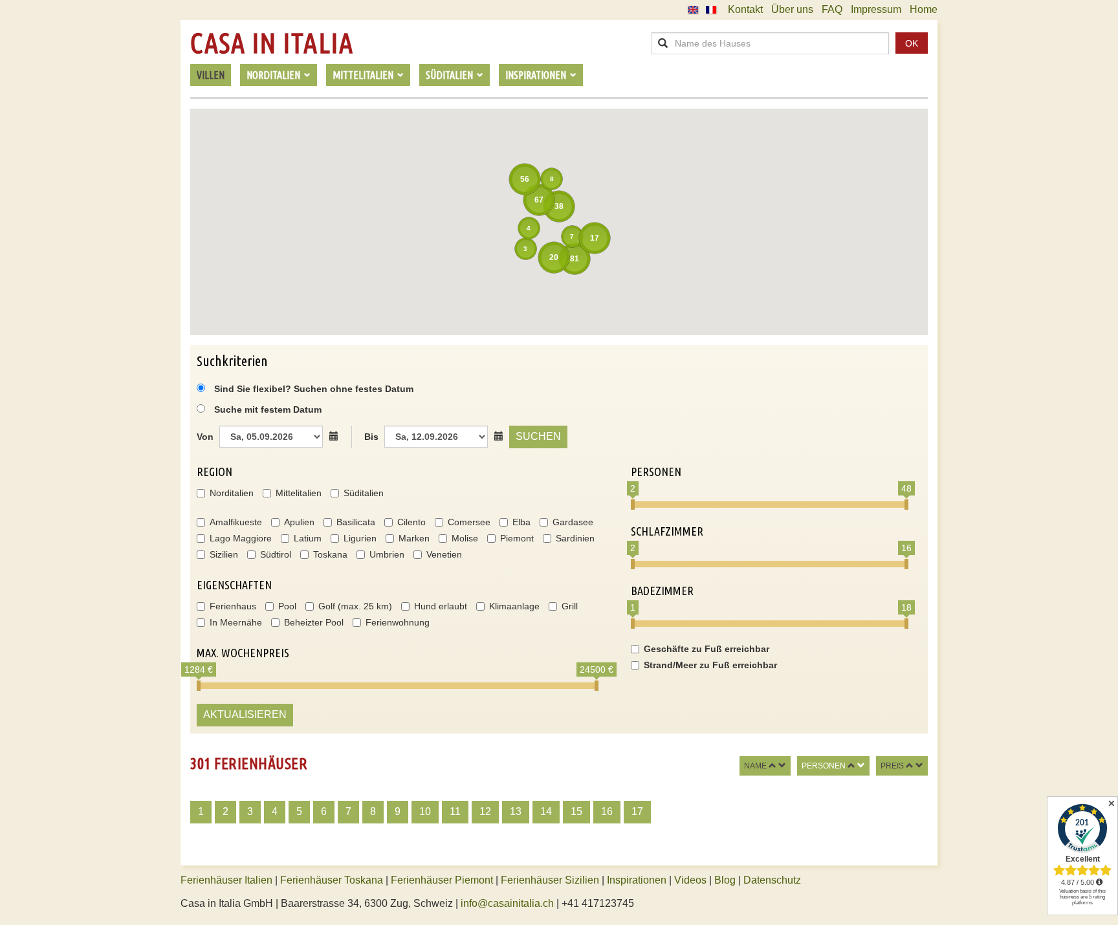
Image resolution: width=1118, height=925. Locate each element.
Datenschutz (772, 880)
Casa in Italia (271, 43)
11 (455, 811)
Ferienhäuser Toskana (331, 880)
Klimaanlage (514, 606)
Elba (521, 522)
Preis (892, 765)
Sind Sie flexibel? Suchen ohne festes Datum (312, 389)
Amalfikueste (236, 522)
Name (755, 765)
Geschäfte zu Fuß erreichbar (706, 649)
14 (546, 811)
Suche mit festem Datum (268, 409)
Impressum (876, 9)
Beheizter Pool (314, 622)
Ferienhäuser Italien (226, 880)
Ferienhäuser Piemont (442, 880)
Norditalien (232, 493)
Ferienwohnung (398, 622)
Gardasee (573, 522)
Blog (725, 880)
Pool (287, 606)
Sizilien (224, 554)
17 (637, 811)
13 (515, 811)
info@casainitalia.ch (507, 903)
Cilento (411, 522)
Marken (414, 538)
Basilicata (355, 522)
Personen (824, 765)
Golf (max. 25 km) (355, 606)
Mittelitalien (299, 493)
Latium (308, 538)
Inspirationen (638, 880)
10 (425, 811)
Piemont (517, 538)
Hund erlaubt (440, 606)
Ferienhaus (233, 606)
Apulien (299, 522)
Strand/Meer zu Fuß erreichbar (710, 665)
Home (923, 9)
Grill (570, 606)
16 (607, 811)
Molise (465, 538)
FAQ (832, 9)
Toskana (330, 554)
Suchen (538, 436)
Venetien (444, 554)
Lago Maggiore (241, 538)
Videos (690, 880)
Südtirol (275, 554)
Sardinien (575, 538)
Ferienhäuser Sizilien (550, 880)
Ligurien (360, 538)
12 (485, 811)
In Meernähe (236, 622)
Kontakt (745, 9)
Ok (911, 43)
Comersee (469, 522)
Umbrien (386, 554)
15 (576, 811)
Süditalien (364, 493)
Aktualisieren (245, 714)
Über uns (792, 9)
